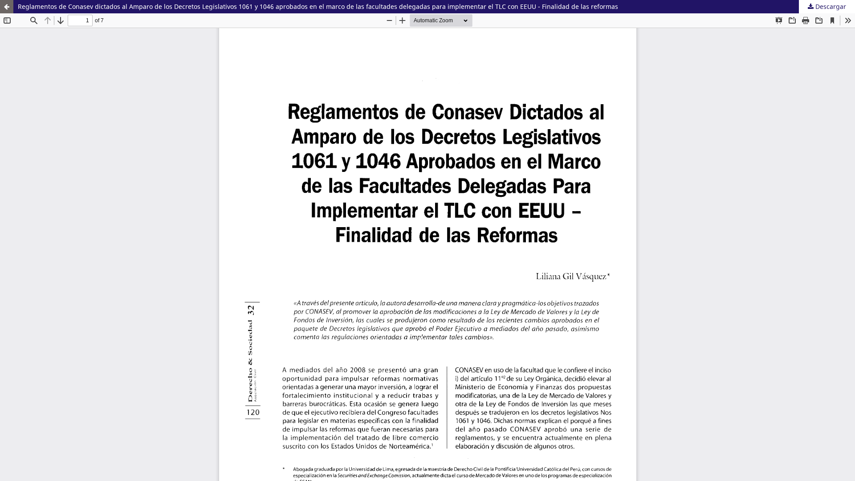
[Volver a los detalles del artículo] (6, 6)
